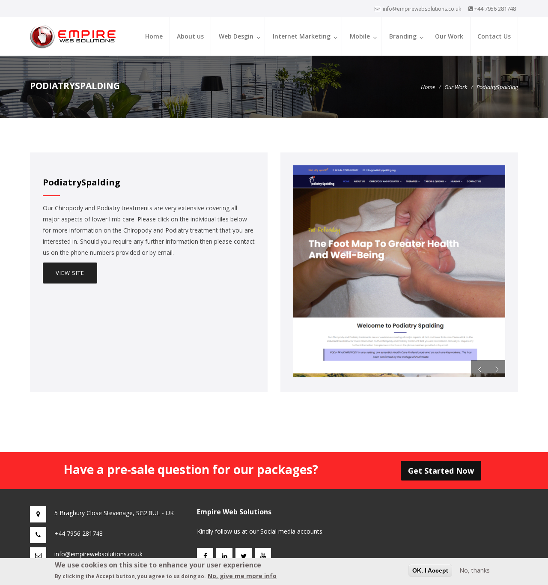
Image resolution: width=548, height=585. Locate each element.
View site (70, 273)
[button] (479, 368)
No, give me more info (242, 576)
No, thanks (474, 570)
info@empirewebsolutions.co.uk (422, 8)
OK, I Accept (430, 570)
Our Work (449, 36)
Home (154, 36)
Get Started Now (441, 471)
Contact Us (494, 36)
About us (190, 36)
